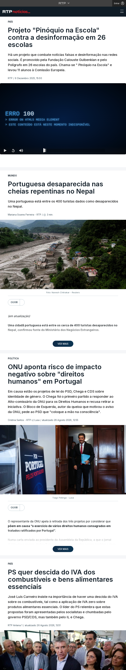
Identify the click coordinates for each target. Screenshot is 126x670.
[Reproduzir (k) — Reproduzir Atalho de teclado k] (5, 666)
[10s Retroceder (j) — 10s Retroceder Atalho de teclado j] (13, 666)
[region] (63, 335)
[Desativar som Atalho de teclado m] (21, 666)
